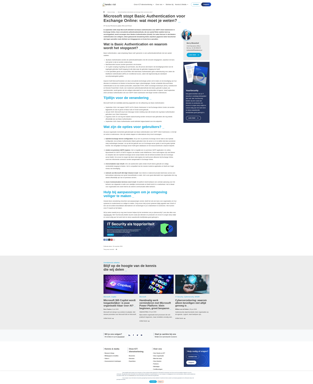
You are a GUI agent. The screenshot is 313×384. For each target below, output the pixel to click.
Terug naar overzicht (109, 249)
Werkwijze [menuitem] (156, 366)
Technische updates (116, 26)
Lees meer (192, 55)
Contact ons (192, 356)
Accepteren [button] (153, 381)
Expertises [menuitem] (132, 361)
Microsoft (124, 26)
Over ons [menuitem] (159, 4)
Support (206, 4)
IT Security (107, 26)
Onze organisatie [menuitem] (158, 356)
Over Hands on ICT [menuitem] (159, 353)
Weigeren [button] (160, 381)
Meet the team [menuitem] (157, 358)
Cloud (130, 26)
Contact (196, 4)
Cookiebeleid (131, 375)
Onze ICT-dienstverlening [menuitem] (143, 4)
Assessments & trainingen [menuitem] (113, 361)
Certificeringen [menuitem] (157, 369)
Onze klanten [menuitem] (157, 361)
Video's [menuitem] (107, 358)
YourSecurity (108, 215)
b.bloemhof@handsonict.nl (194, 50)
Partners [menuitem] (156, 364)
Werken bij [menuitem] (169, 4)
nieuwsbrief (120, 336)
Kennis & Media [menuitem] (180, 4)
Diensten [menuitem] (131, 358)
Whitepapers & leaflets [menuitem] (111, 356)
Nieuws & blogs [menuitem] (109, 353)
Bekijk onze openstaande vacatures (166, 336)
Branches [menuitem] (132, 356)
